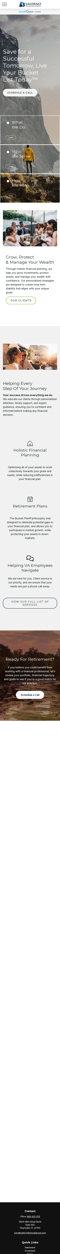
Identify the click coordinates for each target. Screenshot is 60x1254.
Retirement (30, 1247)
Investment (30, 1250)
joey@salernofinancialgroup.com (30, 1233)
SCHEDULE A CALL (20, 92)
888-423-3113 (33, 1216)
